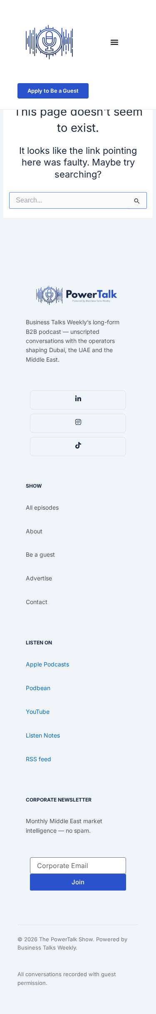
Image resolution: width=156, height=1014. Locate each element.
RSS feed (38, 758)
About (34, 531)
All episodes (42, 507)
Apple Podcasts (47, 664)
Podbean (38, 687)
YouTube (38, 711)
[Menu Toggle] (114, 42)
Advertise (39, 578)
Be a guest (40, 554)
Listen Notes (43, 735)
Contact (36, 601)
